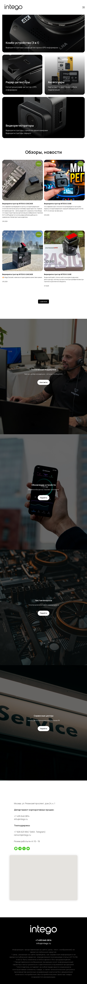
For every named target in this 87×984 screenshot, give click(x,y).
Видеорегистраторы (20, 125)
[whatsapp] (16, 848)
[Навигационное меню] (83, 7)
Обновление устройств (43, 485)
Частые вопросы (43, 600)
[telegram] (20, 848)
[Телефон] (24, 848)
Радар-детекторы (18, 82)
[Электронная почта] (28, 848)
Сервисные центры (43, 715)
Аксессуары (56, 82)
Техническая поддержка (43, 369)
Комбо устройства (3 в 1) (22, 43)
